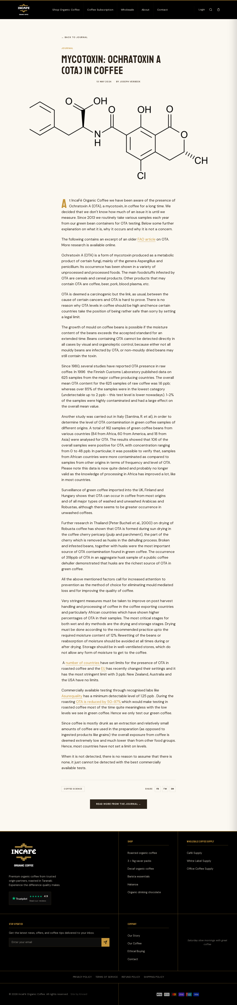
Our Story (134, 935)
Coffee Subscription (100, 9)
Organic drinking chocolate (144, 892)
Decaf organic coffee (141, 868)
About (146, 9)
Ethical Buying (136, 951)
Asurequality (71, 696)
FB (157, 789)
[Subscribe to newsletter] (105, 942)
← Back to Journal (74, 37)
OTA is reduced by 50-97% (99, 701)
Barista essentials (139, 876)
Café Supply (194, 853)
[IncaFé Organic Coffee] (24, 10)
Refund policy (131, 977)
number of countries (83, 662)
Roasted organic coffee (142, 853)
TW (165, 789)
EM (172, 789)
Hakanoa (133, 884)
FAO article (147, 239)
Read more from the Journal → (118, 804)
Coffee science (73, 789)
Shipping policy (154, 977)
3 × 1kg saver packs (139, 860)
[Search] (211, 9)
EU (103, 668)
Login (202, 9)
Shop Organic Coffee (66, 9)
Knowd (83, 994)
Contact (162, 9)
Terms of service (107, 977)
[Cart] (218, 9)
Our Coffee (135, 943)
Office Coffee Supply (200, 868)
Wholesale (127, 9)
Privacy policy (82, 977)
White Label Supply (199, 860)
